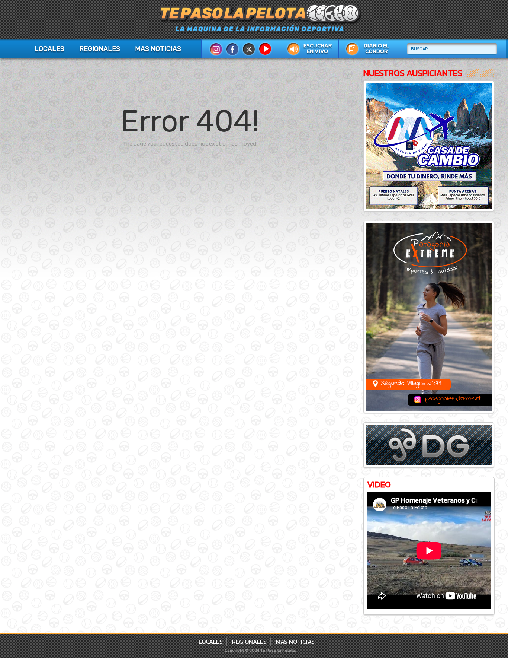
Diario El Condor (376, 48)
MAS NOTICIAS (158, 49)
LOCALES (49, 49)
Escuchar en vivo (317, 48)
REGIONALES (99, 49)
